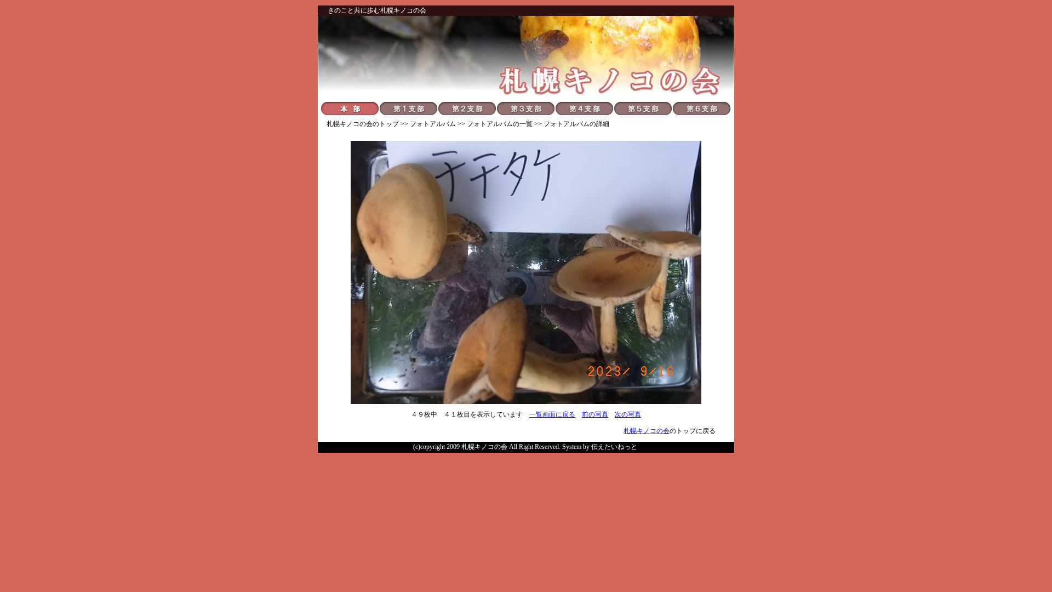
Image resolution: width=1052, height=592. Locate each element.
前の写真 (595, 414)
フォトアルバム (433, 124)
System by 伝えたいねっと (599, 447)
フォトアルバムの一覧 (500, 124)
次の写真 (628, 414)
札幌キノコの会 (350, 124)
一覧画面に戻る (552, 414)
